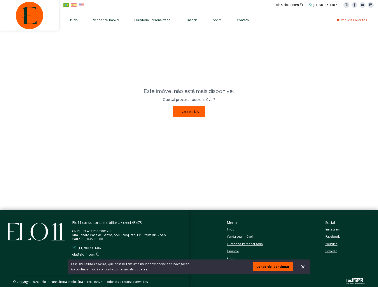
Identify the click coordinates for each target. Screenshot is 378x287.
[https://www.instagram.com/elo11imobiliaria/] (346, 5)
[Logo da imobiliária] (29, 14)
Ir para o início (189, 111)
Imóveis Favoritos (354, 20)
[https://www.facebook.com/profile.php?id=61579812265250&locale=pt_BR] (354, 5)
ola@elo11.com (287, 5)
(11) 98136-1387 (325, 5)
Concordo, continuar (272, 267)
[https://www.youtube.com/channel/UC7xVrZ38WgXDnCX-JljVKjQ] (363, 5)
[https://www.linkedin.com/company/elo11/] (371, 5)
